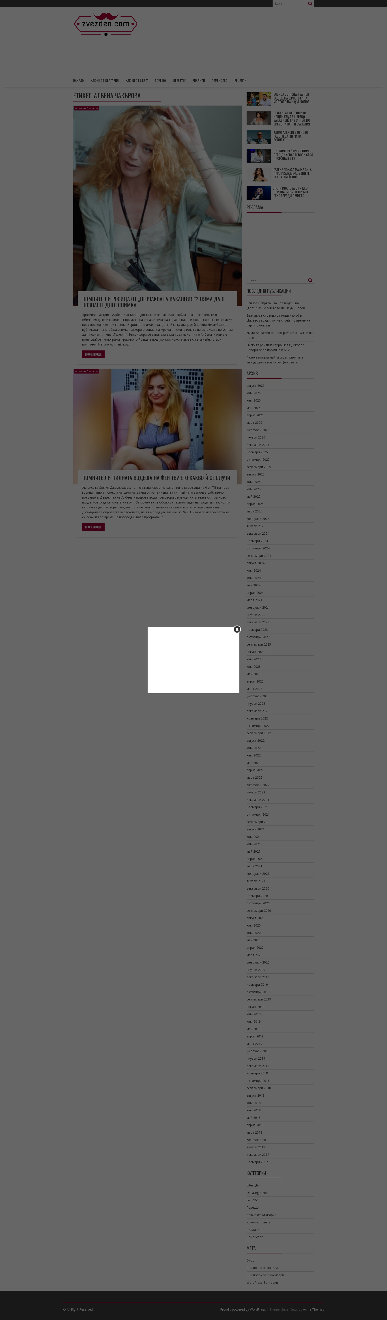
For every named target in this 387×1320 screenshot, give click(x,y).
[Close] (237, 629)
